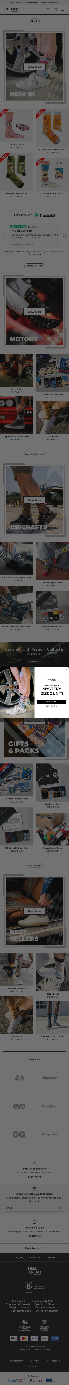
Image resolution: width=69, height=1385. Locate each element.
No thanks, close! (51, 706)
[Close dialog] (67, 669)
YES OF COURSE (51, 702)
